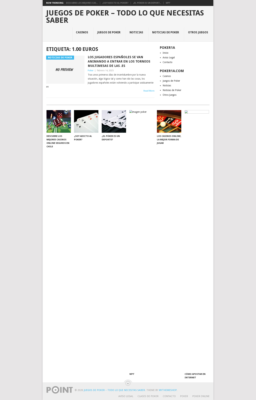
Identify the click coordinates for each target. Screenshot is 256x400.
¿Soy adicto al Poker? (115, 3)
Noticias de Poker (165, 32)
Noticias (136, 32)
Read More (148, 90)
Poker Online (201, 396)
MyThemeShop (168, 390)
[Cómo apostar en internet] (197, 240)
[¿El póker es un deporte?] (114, 121)
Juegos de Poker (109, 32)
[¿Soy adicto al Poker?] (86, 121)
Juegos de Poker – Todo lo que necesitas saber (125, 16)
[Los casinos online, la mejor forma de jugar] (169, 121)
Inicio (165, 52)
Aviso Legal (169, 57)
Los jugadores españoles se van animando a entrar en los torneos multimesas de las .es (119, 61)
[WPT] (141, 240)
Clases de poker (148, 396)
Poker (91, 70)
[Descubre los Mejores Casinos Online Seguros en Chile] (58, 121)
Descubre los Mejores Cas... (82, 3)
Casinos (82, 32)
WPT (168, 3)
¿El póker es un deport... (147, 3)
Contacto (167, 62)
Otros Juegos (198, 32)
